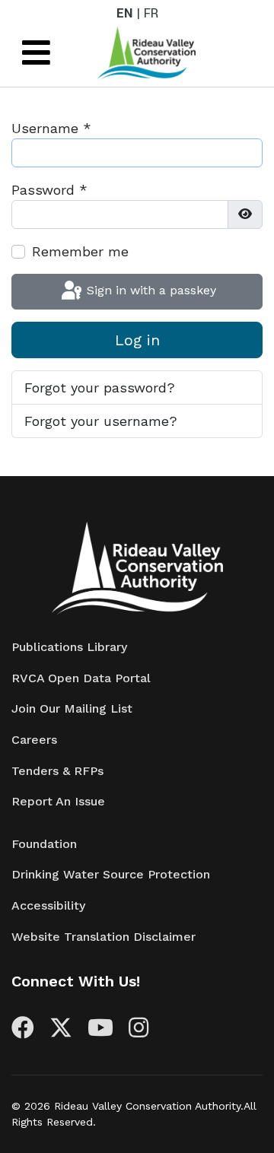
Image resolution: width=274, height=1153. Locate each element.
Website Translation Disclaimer (103, 936)
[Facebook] (22, 1031)
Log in (137, 340)
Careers (34, 739)
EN (124, 13)
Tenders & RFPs (57, 771)
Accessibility (48, 905)
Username (51, 128)
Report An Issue (58, 801)
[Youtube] (100, 1031)
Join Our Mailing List (71, 708)
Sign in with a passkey (149, 290)
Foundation (44, 844)
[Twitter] (60, 1031)
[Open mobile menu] (36, 54)
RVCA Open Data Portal (81, 678)
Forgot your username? (100, 421)
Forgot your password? (99, 387)
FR (151, 13)
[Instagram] (138, 1031)
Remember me (80, 251)
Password (49, 190)
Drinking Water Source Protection (110, 874)
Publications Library (69, 647)
